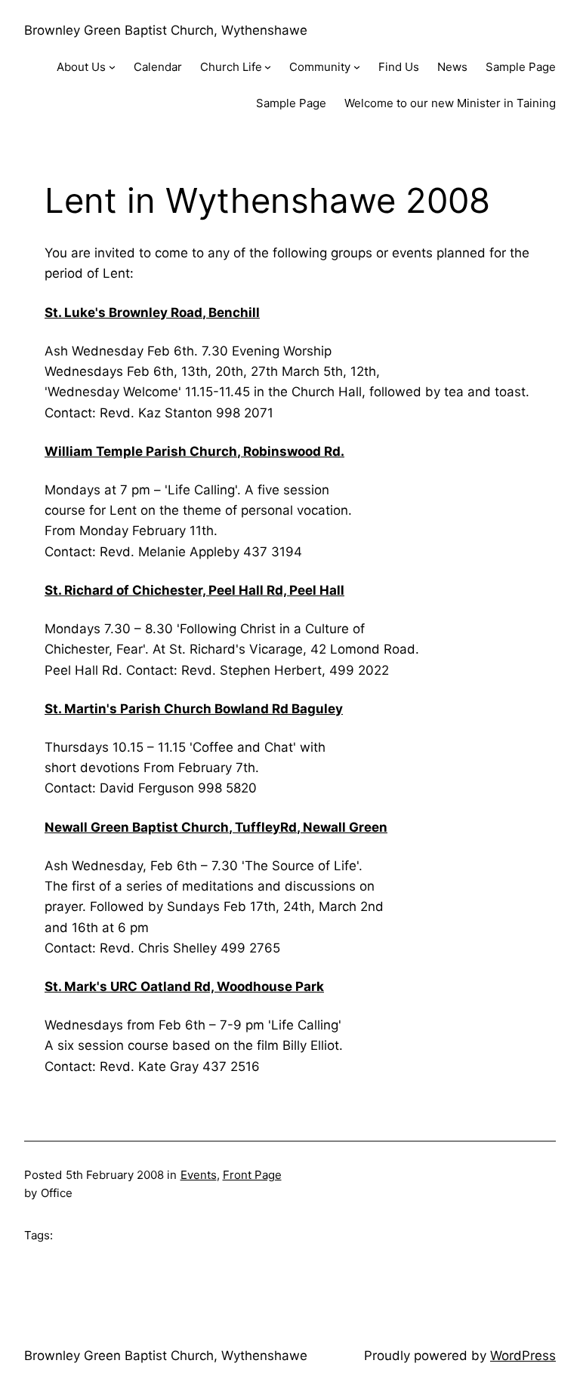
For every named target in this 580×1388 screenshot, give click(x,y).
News (452, 67)
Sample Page (521, 67)
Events (198, 1175)
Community (319, 67)
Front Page (252, 1175)
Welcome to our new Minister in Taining (450, 103)
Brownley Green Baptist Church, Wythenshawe (165, 30)
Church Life (231, 67)
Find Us (398, 67)
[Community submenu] (356, 66)
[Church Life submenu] (267, 66)
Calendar (158, 67)
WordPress (523, 1355)
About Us (81, 67)
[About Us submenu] (112, 66)
